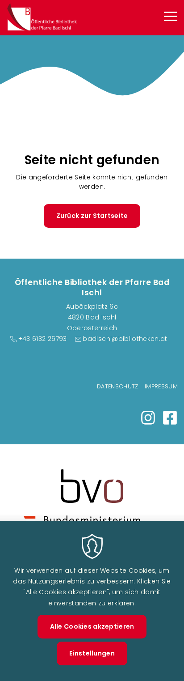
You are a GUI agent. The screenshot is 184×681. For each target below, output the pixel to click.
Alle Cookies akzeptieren (92, 626)
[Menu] (170, 18)
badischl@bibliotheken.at (125, 338)
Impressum (161, 386)
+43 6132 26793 (42, 338)
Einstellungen (92, 653)
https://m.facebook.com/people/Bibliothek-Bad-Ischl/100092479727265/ (170, 418)
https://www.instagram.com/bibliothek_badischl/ (148, 418)
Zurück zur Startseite (92, 215)
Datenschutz (117, 386)
